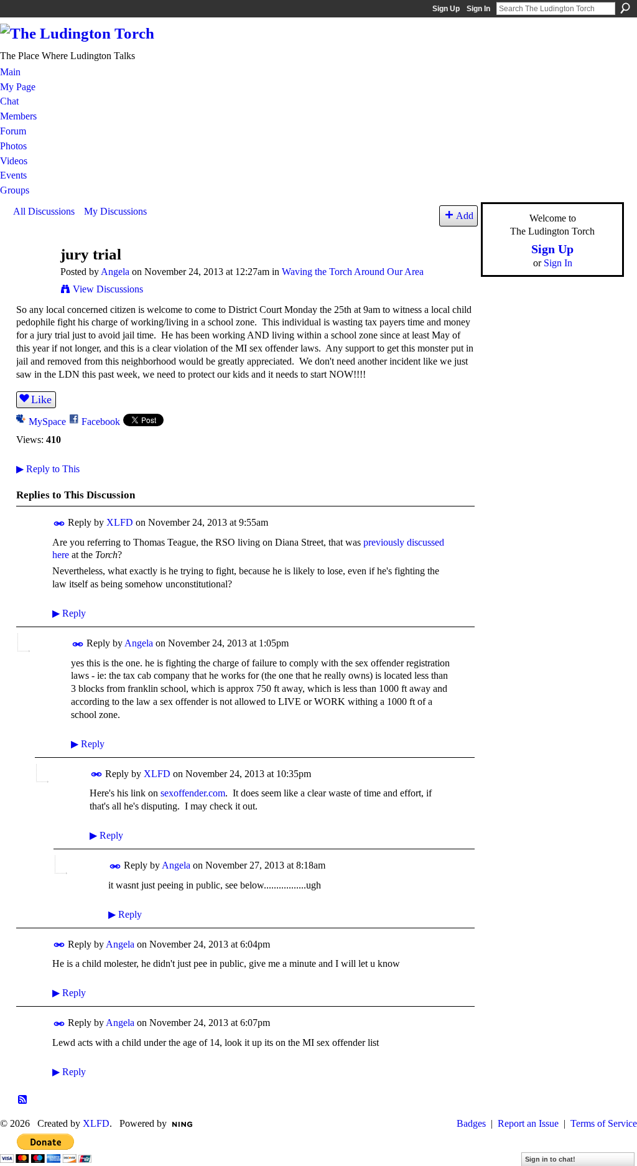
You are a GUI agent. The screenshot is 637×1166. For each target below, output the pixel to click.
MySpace (47, 421)
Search (625, 8)
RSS (23, 1100)
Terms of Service (603, 1123)
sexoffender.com (192, 793)
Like (41, 399)
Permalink (59, 523)
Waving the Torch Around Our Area (353, 271)
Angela (115, 271)
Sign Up (446, 8)
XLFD (119, 522)
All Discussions (44, 211)
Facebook (100, 421)
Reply (69, 613)
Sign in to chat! (550, 1159)
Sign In (478, 8)
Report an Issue (528, 1123)
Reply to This (48, 469)
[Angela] (33, 278)
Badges (471, 1123)
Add (464, 215)
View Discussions (108, 289)
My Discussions (115, 211)
